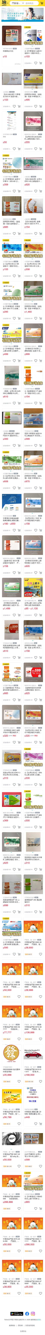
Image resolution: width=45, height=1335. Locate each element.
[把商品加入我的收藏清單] (35, 63)
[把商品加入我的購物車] (40, 63)
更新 (38, 1319)
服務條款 (12, 1325)
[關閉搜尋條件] (23, 3)
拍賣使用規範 (30, 1325)
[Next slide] (41, 35)
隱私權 (20, 1325)
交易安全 (23, 1331)
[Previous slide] (25, 35)
